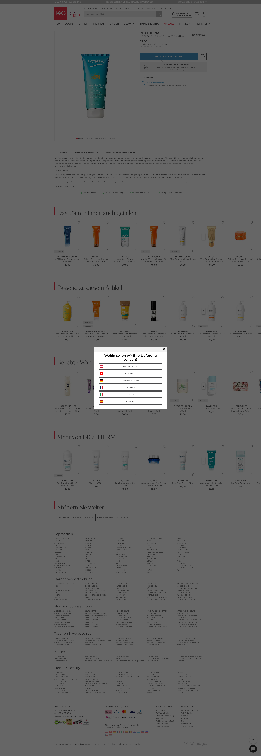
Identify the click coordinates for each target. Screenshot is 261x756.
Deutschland (130, 380)
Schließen (164, 349)
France (130, 387)
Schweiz (130, 373)
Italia (130, 394)
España (130, 401)
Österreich (130, 367)
